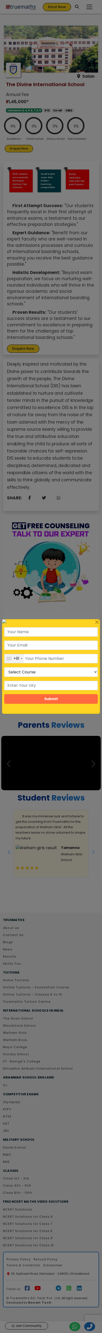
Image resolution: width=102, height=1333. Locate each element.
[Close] (97, 622)
